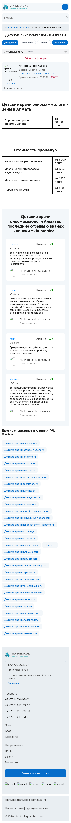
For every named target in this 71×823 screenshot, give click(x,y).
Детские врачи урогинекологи (22, 626)
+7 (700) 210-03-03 (17, 711)
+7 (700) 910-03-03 (17, 717)
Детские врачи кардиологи (20, 504)
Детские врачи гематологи (20, 456)
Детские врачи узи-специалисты (23, 585)
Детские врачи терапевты (19, 572)
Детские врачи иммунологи (20, 490)
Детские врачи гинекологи (19, 470)
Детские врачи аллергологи (20, 443)
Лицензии (13, 683)
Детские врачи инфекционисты (22, 497)
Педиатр (50, 545)
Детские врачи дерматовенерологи (25, 477)
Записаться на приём (35, 773)
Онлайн (44, 42)
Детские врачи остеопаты (19, 538)
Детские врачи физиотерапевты (23, 592)
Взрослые (27, 42)
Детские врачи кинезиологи (20, 633)
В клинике (60, 42)
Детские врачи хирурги (18, 606)
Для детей (10, 42)
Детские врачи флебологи (19, 599)
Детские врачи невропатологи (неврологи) (29, 524)
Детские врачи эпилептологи (21, 619)
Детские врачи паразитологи (21, 545)
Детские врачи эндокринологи (22, 613)
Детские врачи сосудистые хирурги (25, 565)
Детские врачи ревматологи (21, 558)
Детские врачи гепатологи (20, 463)
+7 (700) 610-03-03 (17, 705)
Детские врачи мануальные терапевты (27, 517)
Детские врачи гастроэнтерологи (24, 449)
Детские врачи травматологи (21, 579)
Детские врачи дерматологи (21, 483)
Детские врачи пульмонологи (21, 551)
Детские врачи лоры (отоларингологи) (27, 511)
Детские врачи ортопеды (19, 531)
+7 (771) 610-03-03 (17, 699)
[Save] (67, 17)
